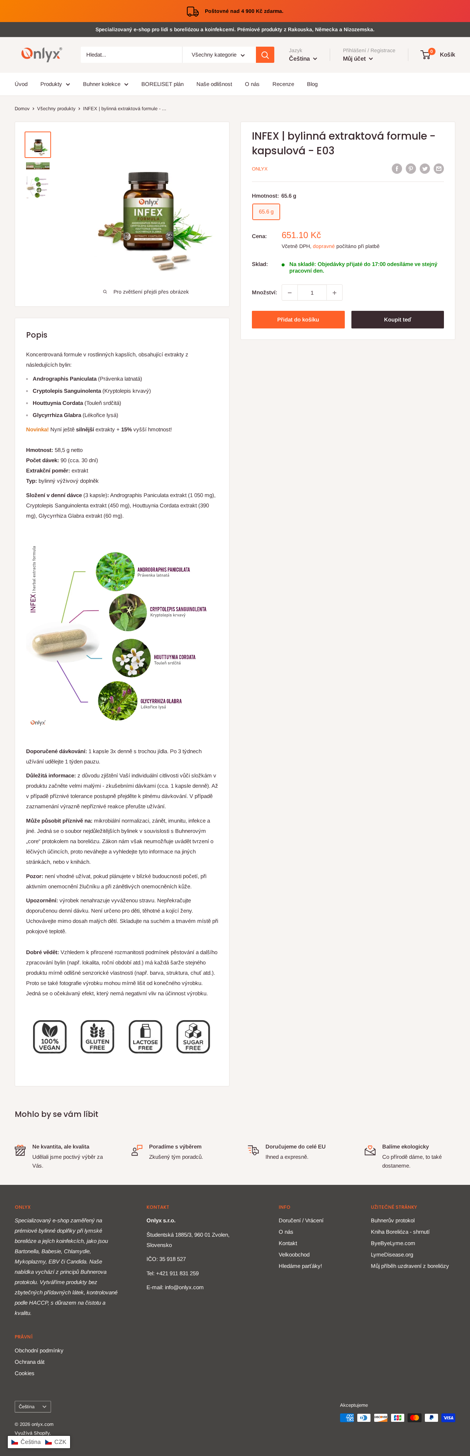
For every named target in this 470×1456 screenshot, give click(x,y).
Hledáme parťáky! (300, 1266)
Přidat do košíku (298, 320)
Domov (22, 108)
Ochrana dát (29, 1362)
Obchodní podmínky (39, 1350)
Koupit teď (397, 320)
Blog (312, 84)
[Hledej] (265, 55)
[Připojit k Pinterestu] (411, 168)
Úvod (21, 84)
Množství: (264, 293)
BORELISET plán (162, 84)
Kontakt (288, 1243)
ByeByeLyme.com (393, 1243)
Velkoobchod (294, 1254)
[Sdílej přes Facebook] (397, 168)
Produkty (51, 84)
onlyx (260, 169)
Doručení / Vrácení (301, 1220)
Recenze (283, 84)
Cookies (25, 1373)
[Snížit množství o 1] (289, 293)
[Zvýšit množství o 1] (334, 293)
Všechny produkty (56, 108)
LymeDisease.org (392, 1254)
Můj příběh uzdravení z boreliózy (410, 1266)
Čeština (27, 1406)
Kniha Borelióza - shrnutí (400, 1232)
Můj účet (355, 58)
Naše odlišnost (214, 84)
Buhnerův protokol (393, 1220)
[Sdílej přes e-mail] (439, 168)
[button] (39, 1442)
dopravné (324, 246)
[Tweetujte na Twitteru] (425, 168)
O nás (252, 84)
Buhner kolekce (101, 84)
